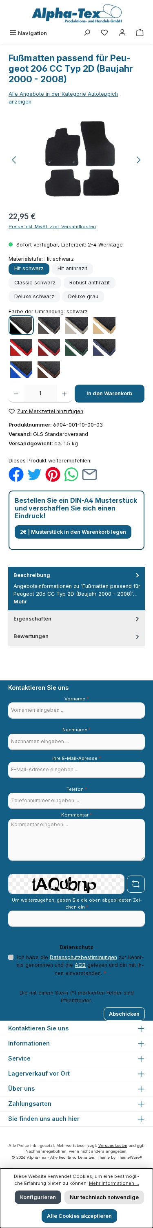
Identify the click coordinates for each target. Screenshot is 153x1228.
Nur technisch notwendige (104, 1197)
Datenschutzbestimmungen (83, 957)
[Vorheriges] (15, 160)
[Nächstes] (138, 160)
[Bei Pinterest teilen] (53, 474)
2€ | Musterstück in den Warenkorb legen (73, 532)
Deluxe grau (83, 296)
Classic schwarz (34, 282)
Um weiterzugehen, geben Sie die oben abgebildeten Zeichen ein (77, 903)
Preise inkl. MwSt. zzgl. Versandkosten (52, 226)
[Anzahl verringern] (16, 394)
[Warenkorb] (140, 33)
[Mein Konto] (122, 33)
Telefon (77, 789)
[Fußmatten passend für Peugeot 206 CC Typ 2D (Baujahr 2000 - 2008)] (76, 160)
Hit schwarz (29, 268)
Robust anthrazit (89, 282)
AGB (80, 965)
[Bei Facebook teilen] (16, 474)
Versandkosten (112, 1145)
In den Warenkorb (109, 393)
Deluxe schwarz (34, 296)
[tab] (76, 588)
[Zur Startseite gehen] (77, 13)
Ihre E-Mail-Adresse (76, 758)
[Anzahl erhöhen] (64, 394)
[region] (76, 160)
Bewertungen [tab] (31, 636)
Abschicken (124, 1014)
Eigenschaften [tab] (32, 619)
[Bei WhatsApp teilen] (71, 474)
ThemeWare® (129, 1157)
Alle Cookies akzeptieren (79, 1216)
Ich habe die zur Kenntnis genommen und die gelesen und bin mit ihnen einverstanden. (80, 965)
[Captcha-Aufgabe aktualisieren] (136, 884)
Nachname (76, 730)
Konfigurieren (38, 1197)
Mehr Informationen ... (114, 1183)
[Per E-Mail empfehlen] (89, 474)
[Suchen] (87, 33)
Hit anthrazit (72, 268)
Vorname (76, 699)
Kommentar (76, 815)
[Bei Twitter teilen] (34, 474)
